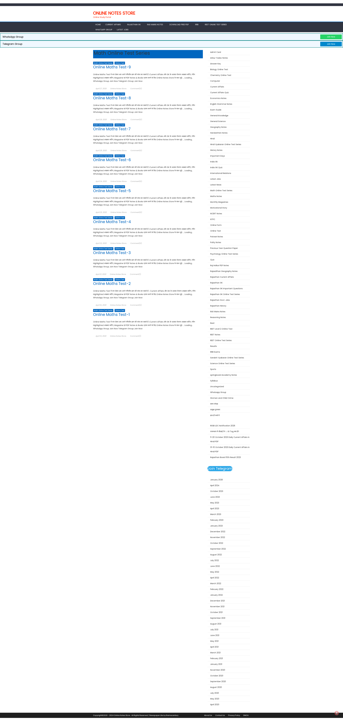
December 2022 (217, 531)
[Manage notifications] (337, 713)
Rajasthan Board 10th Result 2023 (225, 457)
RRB (196, 24)
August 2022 (216, 554)
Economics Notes (218, 98)
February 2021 (216, 658)
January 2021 (216, 664)
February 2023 (216, 520)
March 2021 (215, 652)
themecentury (172, 715)
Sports (213, 369)
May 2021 (214, 641)
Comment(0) (136, 88)
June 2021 (214, 635)
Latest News (215, 184)
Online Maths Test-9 (112, 67)
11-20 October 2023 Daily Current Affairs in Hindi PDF (229, 439)
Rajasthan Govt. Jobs (220, 300)
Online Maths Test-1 (111, 314)
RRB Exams (215, 352)
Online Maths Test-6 (112, 159)
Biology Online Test (219, 69)
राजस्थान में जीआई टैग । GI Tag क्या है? (224, 431)
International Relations (220, 173)
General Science (218, 121)
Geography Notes (218, 127)
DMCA (246, 715)
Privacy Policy (234, 715)
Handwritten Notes (219, 133)
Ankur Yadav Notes (219, 58)
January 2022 (216, 595)
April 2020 (214, 704)
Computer (215, 81)
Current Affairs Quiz (219, 92)
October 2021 (216, 612)
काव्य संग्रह (214, 403)
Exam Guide (215, 109)
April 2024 (214, 485)
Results (213, 346)
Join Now (331, 36)
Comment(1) (135, 274)
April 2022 (214, 577)
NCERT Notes (216, 213)
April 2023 (214, 508)
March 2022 (215, 583)
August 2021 (215, 623)
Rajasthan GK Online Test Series (225, 294)
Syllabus (214, 380)
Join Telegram (220, 468)
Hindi (212, 138)
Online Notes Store (114, 13)
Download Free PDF (179, 24)
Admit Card (215, 52)
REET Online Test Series (216, 24)
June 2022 (215, 566)
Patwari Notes (216, 236)
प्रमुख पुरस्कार (215, 409)
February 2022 (216, 589)
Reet (212, 323)
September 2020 (218, 681)
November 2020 (217, 670)
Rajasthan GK (216, 282)
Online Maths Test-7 (112, 129)
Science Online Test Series (222, 363)
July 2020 (214, 693)
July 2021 (214, 629)
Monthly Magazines (219, 202)
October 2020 (216, 675)
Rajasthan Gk (134, 24)
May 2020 (214, 698)
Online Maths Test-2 (112, 283)
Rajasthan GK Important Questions (226, 288)
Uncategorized (217, 386)
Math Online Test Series (103, 63)
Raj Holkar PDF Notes (219, 265)
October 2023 (216, 491)
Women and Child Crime (221, 398)
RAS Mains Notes (155, 24)
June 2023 (215, 497)
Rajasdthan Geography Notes (224, 271)
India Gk (214, 161)
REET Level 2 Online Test (221, 329)
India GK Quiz (216, 167)
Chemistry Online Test (220, 75)
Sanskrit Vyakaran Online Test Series (227, 357)
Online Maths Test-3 (112, 252)
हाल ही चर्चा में (214, 415)
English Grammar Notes (221, 104)
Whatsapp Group (103, 29)
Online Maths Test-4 (112, 221)
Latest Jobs (122, 29)
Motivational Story (218, 207)
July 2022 (214, 560)
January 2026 (216, 479)
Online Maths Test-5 (112, 190)
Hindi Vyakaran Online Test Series (225, 144)
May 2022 (214, 572)
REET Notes (215, 334)
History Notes (216, 150)
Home (98, 24)
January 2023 (216, 525)
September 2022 (218, 549)
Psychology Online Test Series (224, 254)
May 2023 (214, 502)
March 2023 (215, 514)
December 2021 (217, 600)
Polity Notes (215, 242)
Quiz (212, 259)
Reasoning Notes (218, 317)
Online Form (216, 225)
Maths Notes (216, 196)
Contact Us (220, 715)
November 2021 (217, 606)
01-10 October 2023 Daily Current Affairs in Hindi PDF (230, 449)
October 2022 (216, 543)
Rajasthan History (218, 305)
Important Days (217, 156)
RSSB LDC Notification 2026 (222, 425)
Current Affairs (113, 24)
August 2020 (216, 687)
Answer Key (215, 63)
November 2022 (217, 537)
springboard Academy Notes (223, 375)
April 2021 (214, 647)
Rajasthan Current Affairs (222, 277)
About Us (208, 715)
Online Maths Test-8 (112, 98)
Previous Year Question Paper (224, 248)
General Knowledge (219, 115)
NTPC (212, 219)
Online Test (119, 63)
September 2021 (217, 618)
